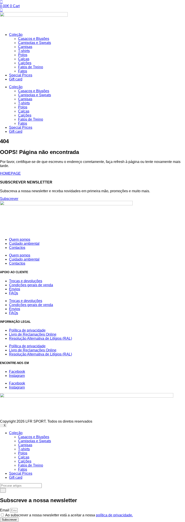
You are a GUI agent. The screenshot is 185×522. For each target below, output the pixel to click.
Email (5, 510)
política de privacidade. (114, 515)
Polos (22, 55)
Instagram (17, 376)
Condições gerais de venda (31, 285)
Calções (24, 63)
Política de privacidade (27, 330)
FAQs (13, 293)
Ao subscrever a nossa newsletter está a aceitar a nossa (69, 515)
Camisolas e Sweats (34, 43)
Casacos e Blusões (33, 39)
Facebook (17, 371)
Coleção (16, 35)
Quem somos (19, 239)
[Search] (3, 490)
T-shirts (24, 51)
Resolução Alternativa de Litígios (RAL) (40, 338)
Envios (14, 289)
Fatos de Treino (30, 67)
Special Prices (20, 75)
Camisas (25, 47)
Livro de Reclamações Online (32, 334)
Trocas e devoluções (25, 281)
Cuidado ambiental (24, 243)
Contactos (17, 248)
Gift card (15, 79)
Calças (23, 59)
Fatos (22, 71)
